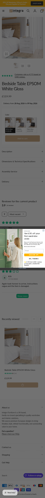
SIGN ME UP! (33, 255)
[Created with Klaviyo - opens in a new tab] (22, 268)
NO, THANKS (33, 258)
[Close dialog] (43, 230)
